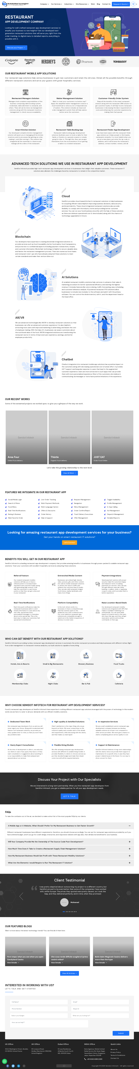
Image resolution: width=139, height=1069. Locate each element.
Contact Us (106, 4)
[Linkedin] (18, 1065)
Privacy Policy (116, 1052)
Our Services (56, 4)
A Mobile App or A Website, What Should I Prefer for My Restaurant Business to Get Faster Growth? (51, 826)
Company (43, 4)
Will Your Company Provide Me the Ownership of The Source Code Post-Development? (45, 841)
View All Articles (68, 973)
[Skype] (24, 1066)
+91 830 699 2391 (94, 1059)
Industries (68, 4)
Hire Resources (81, 4)
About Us (114, 1049)
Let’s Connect (69, 542)
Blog (98, 4)
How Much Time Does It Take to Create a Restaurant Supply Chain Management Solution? (46, 849)
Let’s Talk (69, 796)
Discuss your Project (15, 48)
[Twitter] (13, 1065)
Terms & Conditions (118, 1055)
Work (93, 4)
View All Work (68, 473)
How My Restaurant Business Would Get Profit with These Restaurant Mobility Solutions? (46, 856)
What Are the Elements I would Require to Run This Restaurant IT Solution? (40, 863)
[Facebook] (7, 1065)
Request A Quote (120, 4)
